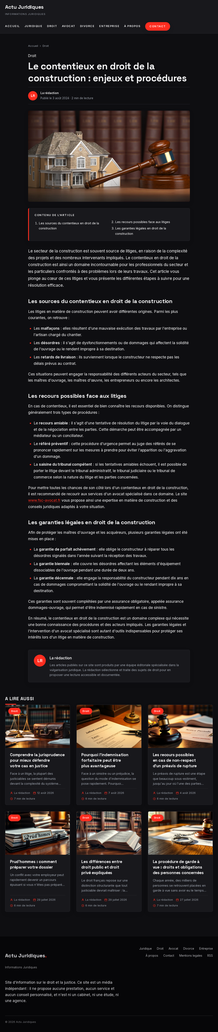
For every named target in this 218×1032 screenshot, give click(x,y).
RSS (210, 955)
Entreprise (109, 26)
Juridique (33, 26)
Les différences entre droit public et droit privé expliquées (101, 867)
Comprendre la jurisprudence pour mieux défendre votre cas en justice (37, 760)
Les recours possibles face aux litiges (142, 222)
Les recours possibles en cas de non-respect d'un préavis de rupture (175, 760)
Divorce (87, 26)
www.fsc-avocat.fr (44, 500)
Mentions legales (190, 955)
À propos (132, 26)
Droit (52, 26)
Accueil (12, 26)
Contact (157, 26)
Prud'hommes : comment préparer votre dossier (33, 864)
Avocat (68, 26)
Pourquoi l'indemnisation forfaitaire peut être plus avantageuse (104, 760)
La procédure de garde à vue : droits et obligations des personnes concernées (178, 867)
